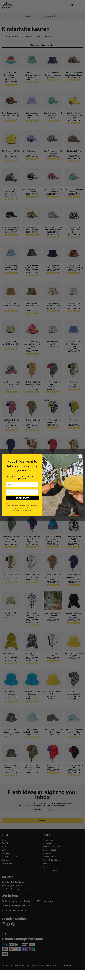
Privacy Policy (19, 510)
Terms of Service (28, 510)
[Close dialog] (80, 456)
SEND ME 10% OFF (22, 498)
